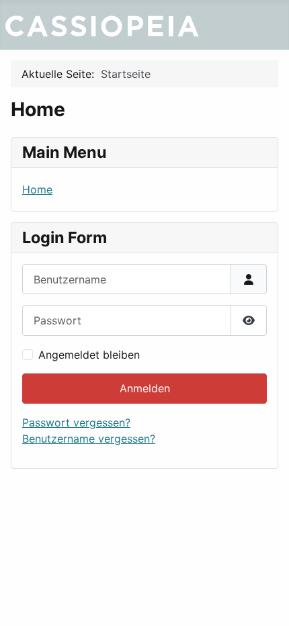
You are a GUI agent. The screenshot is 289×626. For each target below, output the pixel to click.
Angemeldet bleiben (89, 354)
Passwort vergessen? (76, 422)
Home (37, 189)
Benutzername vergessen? (88, 438)
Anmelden (145, 388)
